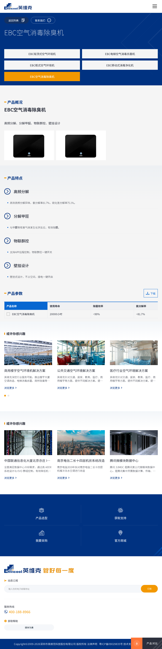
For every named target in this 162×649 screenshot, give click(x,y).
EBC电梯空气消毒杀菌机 (120, 54)
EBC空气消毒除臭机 (42, 77)
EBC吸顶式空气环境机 (42, 54)
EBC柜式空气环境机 (42, 65)
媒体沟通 (29, 627)
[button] (5, 395)
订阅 (149, 588)
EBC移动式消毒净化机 (120, 65)
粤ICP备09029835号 (111, 644)
